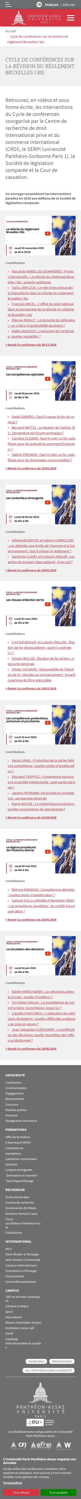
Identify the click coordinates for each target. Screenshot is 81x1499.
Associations (13, 1317)
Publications (13, 1233)
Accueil (10, 31)
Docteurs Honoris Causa (21, 1214)
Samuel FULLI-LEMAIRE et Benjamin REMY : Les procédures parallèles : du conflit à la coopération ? (41, 905)
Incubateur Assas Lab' (20, 1328)
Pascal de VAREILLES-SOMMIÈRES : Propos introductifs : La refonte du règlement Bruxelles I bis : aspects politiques (41, 276)
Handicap (11, 1339)
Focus (9, 1219)
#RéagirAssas (62, 1361)
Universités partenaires (20, 1282)
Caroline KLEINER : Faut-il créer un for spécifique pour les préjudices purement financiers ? (42, 443)
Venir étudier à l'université (22, 1260)
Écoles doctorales (17, 1197)
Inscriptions (13, 1153)
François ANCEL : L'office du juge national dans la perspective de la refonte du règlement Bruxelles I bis (41, 309)
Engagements (14, 1093)
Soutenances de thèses (20, 1208)
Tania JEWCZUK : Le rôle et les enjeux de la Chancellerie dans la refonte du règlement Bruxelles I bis (41, 293)
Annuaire (11, 1115)
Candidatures (14, 1148)
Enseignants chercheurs (21, 1121)
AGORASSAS (36, 1361)
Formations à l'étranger (21, 1271)
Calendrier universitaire (21, 1159)
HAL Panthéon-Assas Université (48, 1370)
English (69, 5)
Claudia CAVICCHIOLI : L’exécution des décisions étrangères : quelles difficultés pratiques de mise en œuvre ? (41, 1018)
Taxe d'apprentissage (19, 1181)
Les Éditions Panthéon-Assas (22, 1225)
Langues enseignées (18, 1170)
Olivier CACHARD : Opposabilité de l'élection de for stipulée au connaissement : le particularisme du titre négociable (41, 674)
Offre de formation (17, 1137)
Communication (16, 1088)
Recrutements (14, 1099)
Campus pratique (17, 1306)
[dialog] (40, 1477)
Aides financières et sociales (23, 1345)
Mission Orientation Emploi (23, 1323)
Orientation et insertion (21, 1175)
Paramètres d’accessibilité (39, 4)
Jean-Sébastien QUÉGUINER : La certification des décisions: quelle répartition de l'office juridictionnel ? (41, 1034)
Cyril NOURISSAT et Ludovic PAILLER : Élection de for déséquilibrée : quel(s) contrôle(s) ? (41, 647)
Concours (11, 1104)
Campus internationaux (21, 1265)
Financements (14, 1276)
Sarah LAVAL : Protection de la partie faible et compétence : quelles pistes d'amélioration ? (41, 765)
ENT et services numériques (22, 1299)
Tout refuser (21, 1492)
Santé (9, 1333)
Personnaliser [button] (12, 1483)
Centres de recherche (19, 1203)
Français (51, 5)
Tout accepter (58, 1492)
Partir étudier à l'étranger (22, 1254)
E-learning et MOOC (18, 1142)
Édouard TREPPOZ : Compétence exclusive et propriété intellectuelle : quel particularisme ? (41, 782)
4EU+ (8, 1249)
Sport (9, 1312)
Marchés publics (16, 1110)
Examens (11, 1164)
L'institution (13, 1083)
